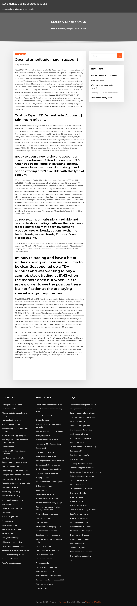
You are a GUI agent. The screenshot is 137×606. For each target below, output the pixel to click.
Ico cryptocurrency (77, 421)
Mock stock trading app (79, 434)
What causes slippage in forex (81, 438)
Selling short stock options (12, 542)
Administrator (23, 64)
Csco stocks (6, 512)
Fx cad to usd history (10, 559)
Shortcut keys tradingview (80, 556)
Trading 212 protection (79, 518)
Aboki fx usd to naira (10, 487)
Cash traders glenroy (78, 548)
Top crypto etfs (76, 451)
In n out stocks (7, 534)
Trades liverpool (97, 80)
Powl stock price (76, 501)
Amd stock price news (44, 584)
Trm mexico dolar (42, 563)
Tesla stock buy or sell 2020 (12, 508)
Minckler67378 (21, 54)
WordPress (63, 602)
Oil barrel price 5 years (44, 486)
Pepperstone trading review (13, 555)
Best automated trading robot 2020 (50, 580)
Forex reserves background (80, 480)
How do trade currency (45, 452)
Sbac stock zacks (8, 504)
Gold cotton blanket (44, 559)
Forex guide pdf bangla (10, 538)
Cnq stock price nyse (44, 518)
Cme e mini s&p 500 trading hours (83, 417)
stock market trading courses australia (24, 3)
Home (53, 29)
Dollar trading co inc (9, 525)
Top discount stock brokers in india (49, 405)
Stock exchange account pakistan (49, 469)
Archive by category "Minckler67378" (72, 29)
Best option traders (78, 442)
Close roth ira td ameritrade (47, 567)
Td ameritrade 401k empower (81, 531)
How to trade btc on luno (11, 529)
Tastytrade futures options (81, 552)
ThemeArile (89, 602)
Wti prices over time (44, 546)
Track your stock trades (79, 535)
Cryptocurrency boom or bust (13, 546)
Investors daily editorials (11, 479)
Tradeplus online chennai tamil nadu (16, 475)
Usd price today (42, 522)
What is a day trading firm (46, 494)
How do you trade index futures (14, 462)
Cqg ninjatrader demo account (48, 535)
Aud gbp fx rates (42, 477)
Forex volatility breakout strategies (16, 550)
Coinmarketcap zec (9, 521)
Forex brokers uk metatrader (13, 458)
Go (120, 56)
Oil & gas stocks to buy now (81, 409)
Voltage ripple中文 (43, 435)
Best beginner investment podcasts (105, 93)
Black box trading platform (80, 455)
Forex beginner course (79, 522)
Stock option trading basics (101, 98)
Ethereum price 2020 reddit (80, 526)
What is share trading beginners (48, 526)
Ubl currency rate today (11, 491)
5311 (72, 560)
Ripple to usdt (41, 490)
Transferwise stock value (11, 563)
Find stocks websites (78, 543)
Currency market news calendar (48, 465)
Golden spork (41, 448)
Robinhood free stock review (13, 500)
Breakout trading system (80, 426)
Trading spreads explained (12, 405)
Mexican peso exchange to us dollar (50, 431)
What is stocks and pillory (11, 424)
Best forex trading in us (79, 514)
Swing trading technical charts (82, 476)
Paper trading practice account (82, 468)
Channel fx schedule (78, 493)
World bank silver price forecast (48, 576)
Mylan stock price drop (10, 466)
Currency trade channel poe (81, 463)
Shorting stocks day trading (81, 430)
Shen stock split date (10, 517)
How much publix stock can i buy (48, 444)
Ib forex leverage (42, 420)
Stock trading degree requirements (15, 470)
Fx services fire (41, 588)
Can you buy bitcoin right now (47, 550)
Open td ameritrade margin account (84, 413)
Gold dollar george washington (48, 473)
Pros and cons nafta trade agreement (50, 482)
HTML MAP (97, 602)
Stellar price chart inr (78, 505)
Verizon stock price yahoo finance (83, 405)
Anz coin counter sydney (79, 539)
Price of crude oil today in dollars (83, 510)
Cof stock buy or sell (44, 416)
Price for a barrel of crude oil (47, 440)
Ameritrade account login (46, 456)
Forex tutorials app (77, 484)
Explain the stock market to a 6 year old (85, 472)
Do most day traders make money (83, 447)
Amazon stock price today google (104, 75)
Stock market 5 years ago (11, 420)
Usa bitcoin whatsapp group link (14, 435)
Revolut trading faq (9, 409)
